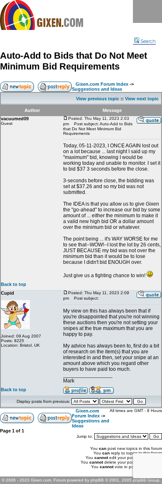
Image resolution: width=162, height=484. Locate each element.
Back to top (13, 284)
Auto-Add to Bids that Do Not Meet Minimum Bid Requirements (73, 61)
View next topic (142, 98)
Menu (147, 11)
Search (148, 41)
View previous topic (97, 98)
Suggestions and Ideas (97, 89)
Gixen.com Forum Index (102, 84)
